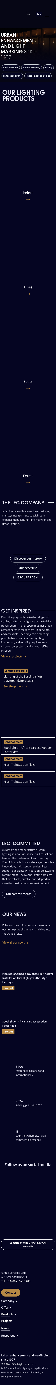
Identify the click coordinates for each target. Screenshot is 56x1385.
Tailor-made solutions (38, 75)
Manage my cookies (11, 1376)
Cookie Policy (34, 1372)
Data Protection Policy (12, 1372)
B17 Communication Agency (16, 1368)
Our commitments (18, 894)
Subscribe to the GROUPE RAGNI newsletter (28, 1244)
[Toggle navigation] (48, 14)
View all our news (13, 942)
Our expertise (28, 568)
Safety (48, 67)
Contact (10, 1292)
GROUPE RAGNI (28, 577)
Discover (12, 159)
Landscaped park (12, 75)
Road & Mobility (31, 67)
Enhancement (10, 67)
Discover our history (28, 558)
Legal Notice (39, 1368)
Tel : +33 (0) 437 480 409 (16, 1281)
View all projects (12, 656)
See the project (13, 686)
